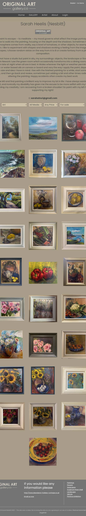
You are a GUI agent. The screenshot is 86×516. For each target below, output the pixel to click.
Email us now (29, 497)
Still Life (69, 494)
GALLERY (33, 14)
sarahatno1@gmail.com (44, 98)
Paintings (70, 483)
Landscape (71, 492)
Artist (44, 14)
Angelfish (43, 513)
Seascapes (71, 487)
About (55, 14)
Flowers (70, 485)
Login (65, 14)
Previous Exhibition (74, 496)
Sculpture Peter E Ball (75, 490)
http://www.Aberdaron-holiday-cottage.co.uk (41, 493)
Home (21, 14)
